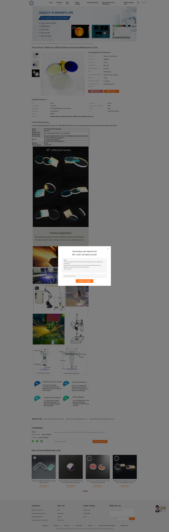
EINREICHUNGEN (84, 281)
